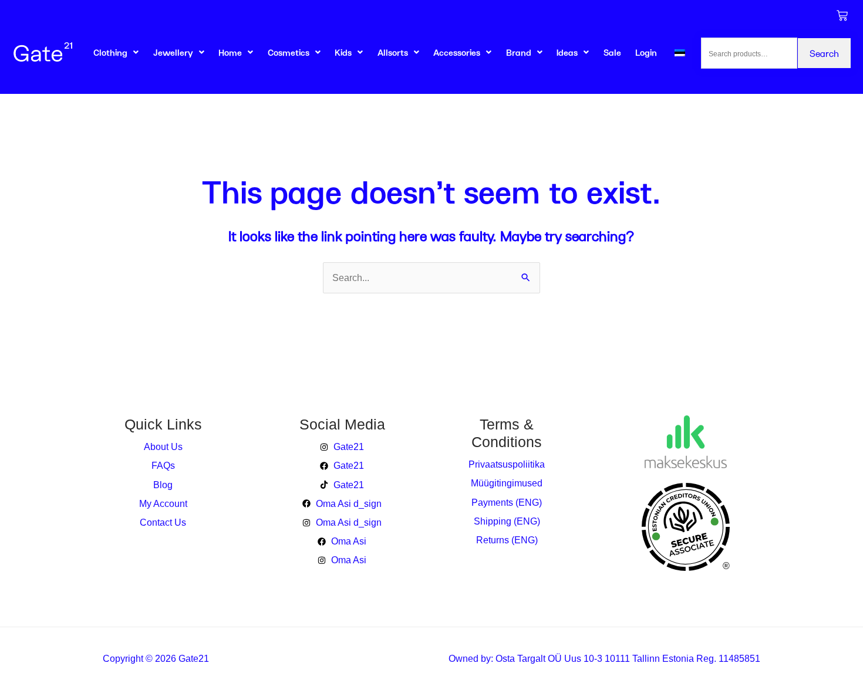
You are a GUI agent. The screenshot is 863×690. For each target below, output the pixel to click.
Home (230, 52)
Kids (343, 52)
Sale (612, 52)
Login (646, 52)
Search (824, 53)
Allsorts (392, 52)
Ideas (567, 52)
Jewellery (173, 52)
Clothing (110, 52)
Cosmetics (288, 52)
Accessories (456, 52)
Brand (518, 52)
